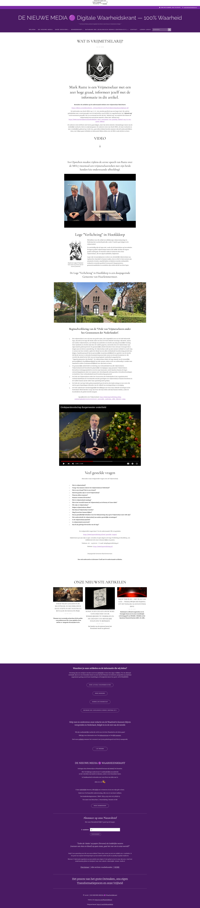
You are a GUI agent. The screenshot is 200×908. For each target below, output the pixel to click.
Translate (104, 3)
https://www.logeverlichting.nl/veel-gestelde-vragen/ (100, 534)
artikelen (81, 739)
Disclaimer (85, 867)
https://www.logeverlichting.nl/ (103, 546)
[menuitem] (33, 30)
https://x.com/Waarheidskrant (103, 900)
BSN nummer (117, 735)
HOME (116, 867)
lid (84, 673)
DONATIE (100, 673)
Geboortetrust (104, 735)
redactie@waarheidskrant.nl (190, 7)
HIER (96, 789)
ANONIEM (83, 789)
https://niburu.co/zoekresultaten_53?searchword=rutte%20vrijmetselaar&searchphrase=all (100, 108)
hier (113, 673)
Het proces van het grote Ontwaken (93, 878)
